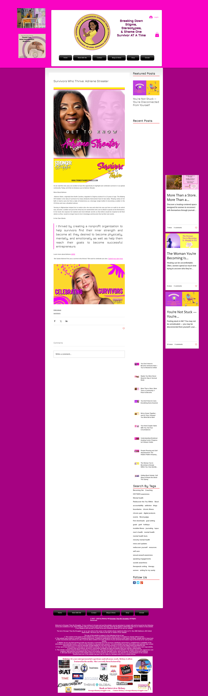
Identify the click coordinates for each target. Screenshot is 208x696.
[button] (157, 34)
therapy (151, 566)
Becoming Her (138, 490)
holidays (146, 524)
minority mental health (141, 540)
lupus (157, 528)
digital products (149, 513)
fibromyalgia (144, 517)
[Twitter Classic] (138, 582)
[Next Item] (156, 88)
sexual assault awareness (143, 555)
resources (152, 547)
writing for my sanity (147, 570)
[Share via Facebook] (55, 321)
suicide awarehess (140, 563)
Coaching (149, 490)
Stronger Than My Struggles (119, 619)
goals (135, 524)
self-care (136, 551)
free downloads (139, 521)
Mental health (138, 498)
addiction (148, 505)
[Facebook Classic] (134, 582)
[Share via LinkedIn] (66, 321)
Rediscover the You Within (143, 502)
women (136, 570)
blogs (155, 505)
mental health (149, 532)
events (135, 517)
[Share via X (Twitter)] (60, 321)
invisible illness (138, 528)
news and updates (140, 544)
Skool (156, 502)
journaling (149, 528)
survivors (57, 313)
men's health (138, 532)
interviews (57, 310)
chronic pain (137, 513)
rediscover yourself (140, 547)
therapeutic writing (140, 566)
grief (140, 524)
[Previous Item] (137, 88)
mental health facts (140, 536)
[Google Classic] (141, 582)
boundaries (137, 509)
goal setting (150, 521)
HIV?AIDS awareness (141, 494)
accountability (138, 505)
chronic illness (148, 509)
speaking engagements (142, 559)
